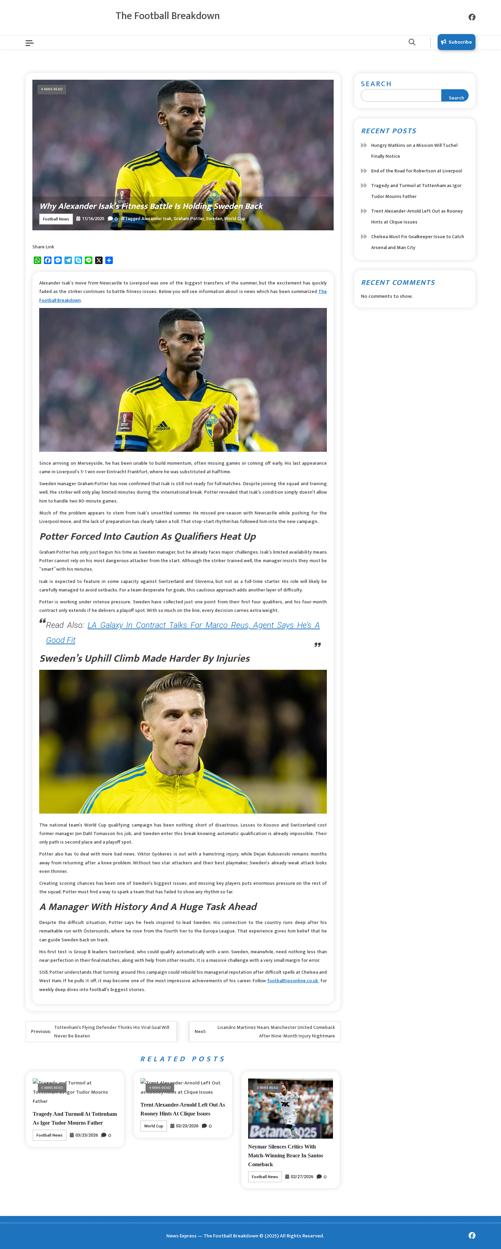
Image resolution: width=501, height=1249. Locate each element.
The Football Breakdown (168, 16)
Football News (56, 219)
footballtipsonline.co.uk (293, 981)
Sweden (214, 218)
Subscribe (460, 42)
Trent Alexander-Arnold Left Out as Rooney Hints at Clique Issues (417, 216)
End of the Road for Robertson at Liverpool (416, 171)
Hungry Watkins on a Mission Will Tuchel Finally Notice (414, 150)
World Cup (234, 218)
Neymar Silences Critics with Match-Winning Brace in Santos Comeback (285, 1155)
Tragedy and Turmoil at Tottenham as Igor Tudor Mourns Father (416, 191)
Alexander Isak (156, 218)
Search (376, 84)
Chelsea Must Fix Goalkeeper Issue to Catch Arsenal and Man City (417, 242)
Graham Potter (188, 218)
